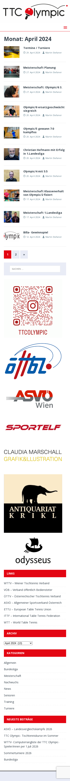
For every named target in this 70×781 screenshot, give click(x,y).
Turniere (9, 708)
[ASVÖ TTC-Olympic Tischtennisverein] (35, 21)
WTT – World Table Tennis (20, 622)
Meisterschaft (12, 676)
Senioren (9, 695)
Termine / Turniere (36, 48)
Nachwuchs (11, 682)
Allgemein (10, 663)
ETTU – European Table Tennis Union (27, 609)
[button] (64, 27)
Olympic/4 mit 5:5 (35, 171)
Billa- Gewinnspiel (35, 232)
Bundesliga (11, 669)
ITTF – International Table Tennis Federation (32, 616)
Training (9, 702)
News (7, 689)
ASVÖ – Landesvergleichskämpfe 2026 (28, 729)
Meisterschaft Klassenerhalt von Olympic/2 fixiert (43, 193)
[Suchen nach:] (35, 269)
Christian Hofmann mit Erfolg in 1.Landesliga (44, 151)
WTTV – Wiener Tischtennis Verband (26, 583)
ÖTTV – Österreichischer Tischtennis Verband (32, 596)
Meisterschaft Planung (39, 67)
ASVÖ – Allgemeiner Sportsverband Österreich (33, 603)
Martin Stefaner (54, 52)
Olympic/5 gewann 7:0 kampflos (38, 130)
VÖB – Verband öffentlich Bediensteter (28, 590)
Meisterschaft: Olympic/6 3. (42, 87)
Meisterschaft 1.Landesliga (42, 213)
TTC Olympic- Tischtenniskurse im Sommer (31, 736)
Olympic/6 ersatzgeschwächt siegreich (44, 109)
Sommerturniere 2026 (18, 753)
